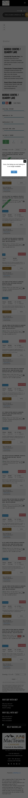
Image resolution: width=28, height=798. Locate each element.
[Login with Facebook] (3, 104)
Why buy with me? (7, 703)
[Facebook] (11, 764)
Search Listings (6, 707)
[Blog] (9, 764)
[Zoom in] (4, 25)
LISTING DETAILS (6, 183)
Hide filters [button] (21, 142)
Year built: (9, 128)
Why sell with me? (7, 716)
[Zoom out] (4, 27)
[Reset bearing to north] (4, 29)
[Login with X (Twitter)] (10, 104)
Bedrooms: (8, 115)
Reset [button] (13, 142)
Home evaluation (7, 718)
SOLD (24, 10)
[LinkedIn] (14, 764)
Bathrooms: (8, 122)
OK (14, 172)
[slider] (3, 111)
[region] (14, 33)
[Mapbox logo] (6, 41)
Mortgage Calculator (7, 705)
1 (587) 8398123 (6, 190)
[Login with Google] (7, 104)
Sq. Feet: (8, 135)
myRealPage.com (17, 772)
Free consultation (7, 720)
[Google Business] (17, 764)
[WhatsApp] (19, 764)
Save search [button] (6, 142)
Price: (8, 109)
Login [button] (17, 103)
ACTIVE (18, 10)
